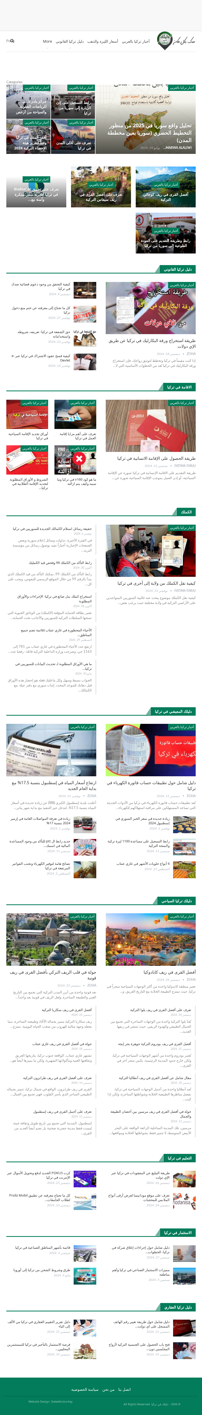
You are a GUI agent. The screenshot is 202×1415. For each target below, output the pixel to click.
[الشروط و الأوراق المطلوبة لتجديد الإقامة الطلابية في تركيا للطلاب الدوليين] (27, 460)
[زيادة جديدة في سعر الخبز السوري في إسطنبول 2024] (184, 824)
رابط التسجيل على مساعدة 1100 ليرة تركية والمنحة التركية (139, 843)
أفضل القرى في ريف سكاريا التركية (67, 1009)
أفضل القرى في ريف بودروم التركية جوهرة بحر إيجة (154, 1043)
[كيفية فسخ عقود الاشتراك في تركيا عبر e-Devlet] (85, 362)
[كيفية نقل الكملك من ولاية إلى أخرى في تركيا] (151, 551)
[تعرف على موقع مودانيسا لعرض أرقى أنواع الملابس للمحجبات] (184, 1201)
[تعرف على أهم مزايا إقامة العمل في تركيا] (75, 414)
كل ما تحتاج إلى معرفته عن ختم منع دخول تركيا (41, 310)
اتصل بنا (124, 1390)
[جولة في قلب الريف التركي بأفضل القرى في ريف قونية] (51, 939)
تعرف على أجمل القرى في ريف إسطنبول (62, 1111)
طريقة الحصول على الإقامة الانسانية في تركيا (156, 458)
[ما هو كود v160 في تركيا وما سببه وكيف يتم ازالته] (75, 460)
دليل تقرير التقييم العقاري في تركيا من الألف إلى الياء (39, 1324)
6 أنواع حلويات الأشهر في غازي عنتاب (143, 863)
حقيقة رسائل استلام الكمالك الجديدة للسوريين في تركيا (52, 528)
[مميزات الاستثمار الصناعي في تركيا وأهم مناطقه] (184, 1276)
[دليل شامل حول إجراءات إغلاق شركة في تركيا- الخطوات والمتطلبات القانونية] (184, 1253)
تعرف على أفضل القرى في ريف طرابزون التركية (57, 1077)
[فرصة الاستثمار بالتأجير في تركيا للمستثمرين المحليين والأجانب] (85, 1350)
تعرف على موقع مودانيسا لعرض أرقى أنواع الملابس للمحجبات (139, 1197)
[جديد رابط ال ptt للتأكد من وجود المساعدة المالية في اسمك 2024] (85, 847)
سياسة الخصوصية (85, 1390)
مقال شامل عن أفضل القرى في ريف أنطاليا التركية (155, 1077)
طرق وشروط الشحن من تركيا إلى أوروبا (41, 1269)
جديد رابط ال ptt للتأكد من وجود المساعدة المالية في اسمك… (39, 843)
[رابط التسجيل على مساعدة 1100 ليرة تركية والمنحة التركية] (184, 847)
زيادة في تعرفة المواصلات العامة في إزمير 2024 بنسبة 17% (40, 820)
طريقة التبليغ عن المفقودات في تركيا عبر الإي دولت (140, 1175)
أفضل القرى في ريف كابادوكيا (170, 972)
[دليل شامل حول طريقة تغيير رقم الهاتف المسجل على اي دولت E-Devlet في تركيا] (184, 1328)
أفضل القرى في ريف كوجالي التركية (165, 197)
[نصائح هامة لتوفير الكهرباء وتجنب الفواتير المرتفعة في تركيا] (85, 869)
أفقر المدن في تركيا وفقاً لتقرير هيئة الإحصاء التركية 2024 (30, 142)
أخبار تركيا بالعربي (136, 41)
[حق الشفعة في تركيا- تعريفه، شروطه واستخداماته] (85, 338)
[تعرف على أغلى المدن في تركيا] (73, 136)
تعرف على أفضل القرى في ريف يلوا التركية (160, 1009)
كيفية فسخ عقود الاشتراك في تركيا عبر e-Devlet (41, 358)
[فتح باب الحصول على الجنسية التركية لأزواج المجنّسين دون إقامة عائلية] (184, 1350)
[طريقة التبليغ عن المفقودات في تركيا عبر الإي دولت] (184, 1179)
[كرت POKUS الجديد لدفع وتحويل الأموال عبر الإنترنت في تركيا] (85, 1179)
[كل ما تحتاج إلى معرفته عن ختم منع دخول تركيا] (85, 314)
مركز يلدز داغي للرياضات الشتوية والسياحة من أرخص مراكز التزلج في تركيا (30, 109)
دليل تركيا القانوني (70, 41)
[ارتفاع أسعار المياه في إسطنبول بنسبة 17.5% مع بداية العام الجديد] (51, 750)
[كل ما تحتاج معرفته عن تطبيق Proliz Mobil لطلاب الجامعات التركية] (85, 1201)
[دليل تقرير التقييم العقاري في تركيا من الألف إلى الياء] (85, 1328)
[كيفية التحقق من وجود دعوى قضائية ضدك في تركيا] (85, 290)
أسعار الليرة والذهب (102, 41)
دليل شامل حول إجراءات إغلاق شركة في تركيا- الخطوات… (141, 1249)
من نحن (108, 1390)
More (47, 41)
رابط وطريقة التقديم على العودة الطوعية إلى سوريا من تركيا (165, 243)
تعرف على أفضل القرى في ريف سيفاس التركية (101, 197)
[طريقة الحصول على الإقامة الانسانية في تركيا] (151, 426)
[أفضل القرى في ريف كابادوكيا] (151, 939)
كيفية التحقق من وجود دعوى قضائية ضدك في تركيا (40, 286)
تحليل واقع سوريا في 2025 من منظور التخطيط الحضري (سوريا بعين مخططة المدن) (149, 133)
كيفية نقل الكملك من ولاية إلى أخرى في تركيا (157, 583)
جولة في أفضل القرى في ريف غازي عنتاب (62, 1043)
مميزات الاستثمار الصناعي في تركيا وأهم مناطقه (141, 1272)
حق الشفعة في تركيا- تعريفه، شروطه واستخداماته (44, 334)
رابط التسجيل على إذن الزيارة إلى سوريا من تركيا (73, 107)
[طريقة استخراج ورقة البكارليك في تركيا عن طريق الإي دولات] (151, 308)
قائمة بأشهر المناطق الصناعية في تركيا (42, 1247)
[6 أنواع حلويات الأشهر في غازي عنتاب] (184, 869)
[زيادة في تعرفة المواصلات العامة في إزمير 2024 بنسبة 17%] (85, 824)
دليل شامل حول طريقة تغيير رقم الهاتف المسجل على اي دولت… (141, 1324)
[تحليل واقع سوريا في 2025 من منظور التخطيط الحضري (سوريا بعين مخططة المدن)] (145, 119)
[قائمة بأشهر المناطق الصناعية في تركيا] (85, 1253)
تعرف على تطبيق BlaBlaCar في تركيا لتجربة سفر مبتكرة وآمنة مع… (36, 194)
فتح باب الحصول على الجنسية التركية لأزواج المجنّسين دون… (139, 1346)
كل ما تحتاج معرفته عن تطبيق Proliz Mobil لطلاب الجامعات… (39, 1197)
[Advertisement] (101, 14)
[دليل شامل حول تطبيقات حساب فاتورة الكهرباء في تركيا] (151, 750)
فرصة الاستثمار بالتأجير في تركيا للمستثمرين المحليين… (38, 1346)
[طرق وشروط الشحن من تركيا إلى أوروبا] (85, 1276)
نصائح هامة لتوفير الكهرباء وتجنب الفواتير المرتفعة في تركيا (41, 865)
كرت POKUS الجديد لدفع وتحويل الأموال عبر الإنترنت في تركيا (38, 1175)
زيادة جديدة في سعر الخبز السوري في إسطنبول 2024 (142, 820)
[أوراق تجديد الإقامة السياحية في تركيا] (27, 414)
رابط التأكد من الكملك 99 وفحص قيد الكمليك (60, 562)
